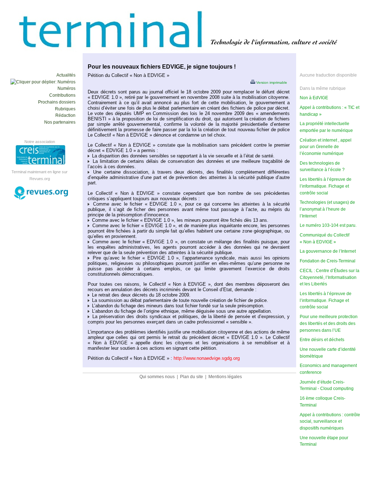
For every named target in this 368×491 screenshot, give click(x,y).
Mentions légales (225, 376)
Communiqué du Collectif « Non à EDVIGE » (324, 238)
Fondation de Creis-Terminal (327, 260)
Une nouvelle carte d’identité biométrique (328, 353)
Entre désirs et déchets (322, 339)
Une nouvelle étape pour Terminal (324, 441)
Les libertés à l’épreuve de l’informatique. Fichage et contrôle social (325, 300)
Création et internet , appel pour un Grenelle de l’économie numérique (325, 147)
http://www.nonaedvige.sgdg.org (207, 358)
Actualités (65, 75)
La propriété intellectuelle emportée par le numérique (326, 127)
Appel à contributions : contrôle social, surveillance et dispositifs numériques (330, 421)
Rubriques (65, 108)
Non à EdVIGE (314, 97)
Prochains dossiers (56, 102)
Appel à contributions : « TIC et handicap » (329, 111)
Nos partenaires (59, 122)
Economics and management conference (328, 369)
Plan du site (191, 376)
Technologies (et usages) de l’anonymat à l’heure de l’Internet (327, 209)
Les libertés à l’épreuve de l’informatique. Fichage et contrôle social (325, 186)
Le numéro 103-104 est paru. (328, 225)
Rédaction (65, 115)
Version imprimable (271, 82)
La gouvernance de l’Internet (328, 251)
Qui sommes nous (157, 376)
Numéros (66, 88)
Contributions (62, 95)
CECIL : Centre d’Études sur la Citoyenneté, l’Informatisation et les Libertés (329, 277)
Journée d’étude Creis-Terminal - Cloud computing (327, 385)
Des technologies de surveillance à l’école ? (322, 167)
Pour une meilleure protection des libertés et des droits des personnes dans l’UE (329, 323)
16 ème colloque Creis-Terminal (322, 402)
